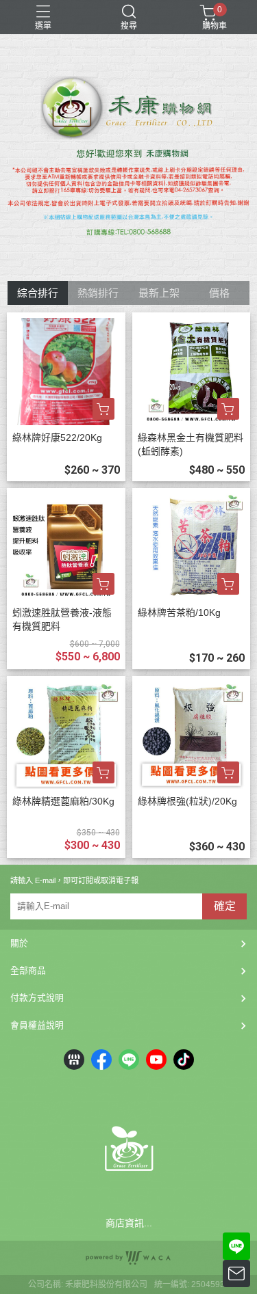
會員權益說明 (37, 1025)
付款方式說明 (37, 998)
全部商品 (28, 970)
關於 (19, 943)
